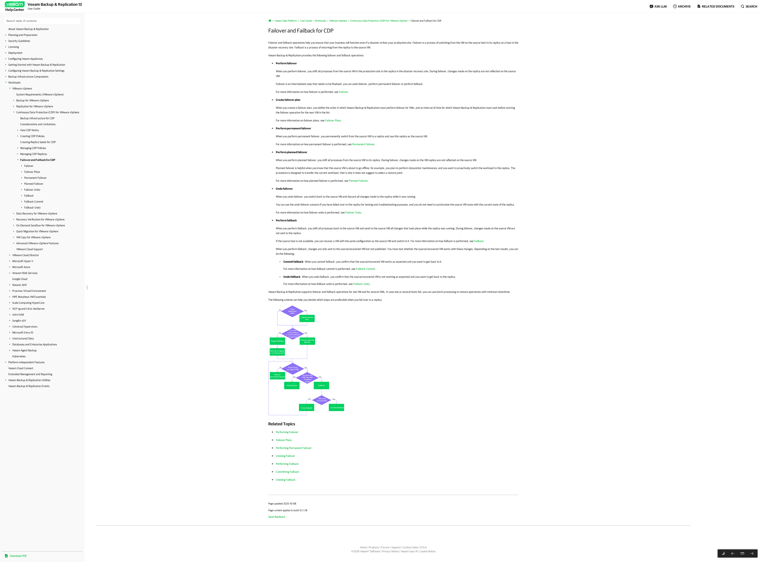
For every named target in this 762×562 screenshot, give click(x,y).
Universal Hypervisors (25, 326)
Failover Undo (32, 189)
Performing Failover (287, 432)
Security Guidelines (19, 40)
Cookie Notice (427, 551)
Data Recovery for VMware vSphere (36, 213)
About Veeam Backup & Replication (28, 29)
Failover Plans (32, 171)
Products (374, 547)
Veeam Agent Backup (24, 350)
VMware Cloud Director (25, 255)
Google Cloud (19, 279)
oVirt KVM (18, 314)
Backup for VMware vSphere (32, 100)
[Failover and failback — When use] (307, 360)
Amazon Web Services (25, 273)
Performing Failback (287, 463)
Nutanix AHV (19, 284)
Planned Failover (33, 183)
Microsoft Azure (21, 267)
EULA (423, 547)
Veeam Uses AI (409, 551)
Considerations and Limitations (38, 124)
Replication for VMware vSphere (34, 106)
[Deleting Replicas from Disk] (732, 553)
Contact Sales (410, 547)
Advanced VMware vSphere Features (37, 243)
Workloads (14, 82)
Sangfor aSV (19, 320)
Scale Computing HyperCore (28, 302)
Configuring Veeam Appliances (25, 58)
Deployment (15, 52)
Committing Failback (287, 471)
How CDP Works (29, 130)
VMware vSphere (22, 88)
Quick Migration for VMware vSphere (37, 231)
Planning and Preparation (22, 35)
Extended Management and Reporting (30, 374)
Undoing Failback (285, 479)
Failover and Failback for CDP (37, 159)
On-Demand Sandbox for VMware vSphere (40, 225)
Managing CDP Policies (33, 148)
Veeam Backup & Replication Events (29, 386)
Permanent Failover (35, 177)
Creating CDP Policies (32, 136)
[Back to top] (742, 553)
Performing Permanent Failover (294, 448)
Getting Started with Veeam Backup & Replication (36, 64)
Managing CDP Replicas (33, 154)
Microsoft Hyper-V (22, 261)
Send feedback (276, 516)
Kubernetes (19, 356)
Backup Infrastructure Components (28, 76)
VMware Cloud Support (29, 249)
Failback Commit (33, 201)
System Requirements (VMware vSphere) (40, 94)
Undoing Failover (285, 455)
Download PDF (18, 555)
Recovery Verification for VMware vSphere (40, 219)
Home (363, 547)
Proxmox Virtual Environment (29, 290)
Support (396, 547)
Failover (28, 165)
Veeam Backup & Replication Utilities (29, 380)
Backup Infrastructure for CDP (37, 118)
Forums (385, 547)
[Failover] (751, 553)
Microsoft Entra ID (22, 332)
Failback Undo (32, 207)
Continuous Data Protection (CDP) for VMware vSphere (47, 112)
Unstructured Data (23, 338)
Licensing (13, 46)
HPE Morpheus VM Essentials (29, 296)
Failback (29, 195)
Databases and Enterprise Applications (34, 344)
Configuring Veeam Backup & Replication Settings (36, 70)
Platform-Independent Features (26, 362)
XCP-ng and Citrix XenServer (28, 308)
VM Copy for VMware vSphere (33, 237)
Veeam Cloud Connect (20, 368)
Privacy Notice (390, 551)
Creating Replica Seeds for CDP (38, 142)
